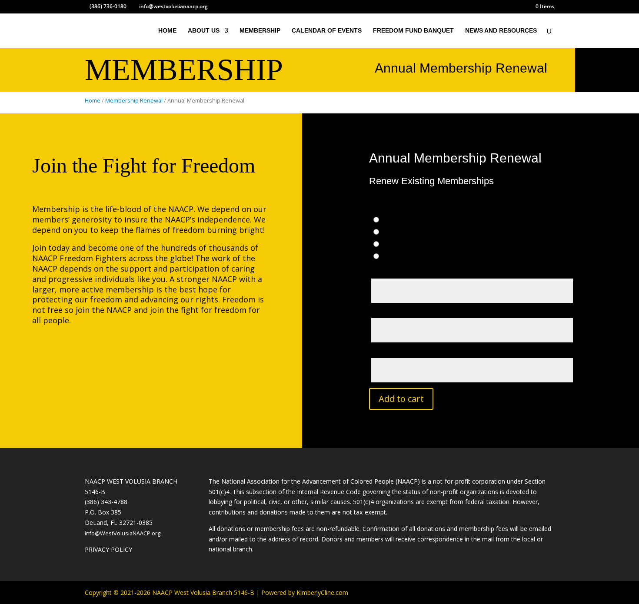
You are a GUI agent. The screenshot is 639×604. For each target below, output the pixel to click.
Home (92, 100)
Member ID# (389, 272)
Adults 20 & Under (417, 232)
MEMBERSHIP (260, 30)
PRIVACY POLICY (108, 549)
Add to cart (401, 399)
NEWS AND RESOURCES (501, 30)
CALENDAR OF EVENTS (327, 30)
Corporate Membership (429, 256)
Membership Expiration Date (414, 312)
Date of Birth (393, 351)
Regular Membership (421, 220)
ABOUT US (204, 30)
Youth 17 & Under (417, 244)
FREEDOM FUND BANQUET (413, 30)
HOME (167, 30)
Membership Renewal (134, 100)
